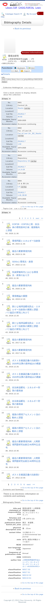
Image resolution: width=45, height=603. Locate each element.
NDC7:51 (26, 572)
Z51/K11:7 (22, 114)
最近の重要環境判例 (22, 251)
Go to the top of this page (32, 207)
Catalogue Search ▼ (13, 14)
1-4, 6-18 (21, 169)
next (38, 218)
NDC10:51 (26, 578)
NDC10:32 (26, 575)
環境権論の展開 (19, 296)
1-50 (19, 144)
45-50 (20, 117)
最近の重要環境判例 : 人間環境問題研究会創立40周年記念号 (23, 444)
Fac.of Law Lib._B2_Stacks (29, 133)
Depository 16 (24, 161)
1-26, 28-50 (22, 195)
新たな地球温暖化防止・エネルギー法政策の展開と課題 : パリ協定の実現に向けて (23, 309)
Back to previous (23, 29)
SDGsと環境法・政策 (22, 261)
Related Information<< (32, 52)
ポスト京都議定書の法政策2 (25, 474)
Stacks (21, 108)
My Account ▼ (32, 14)
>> (42, 218)
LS (19, 187)
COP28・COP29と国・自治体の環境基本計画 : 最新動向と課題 (23, 227)
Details (6, 74)
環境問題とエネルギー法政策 (26, 241)
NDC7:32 (26, 569)
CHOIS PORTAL (26, 8)
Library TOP (11, 8)
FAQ (2, 17)
